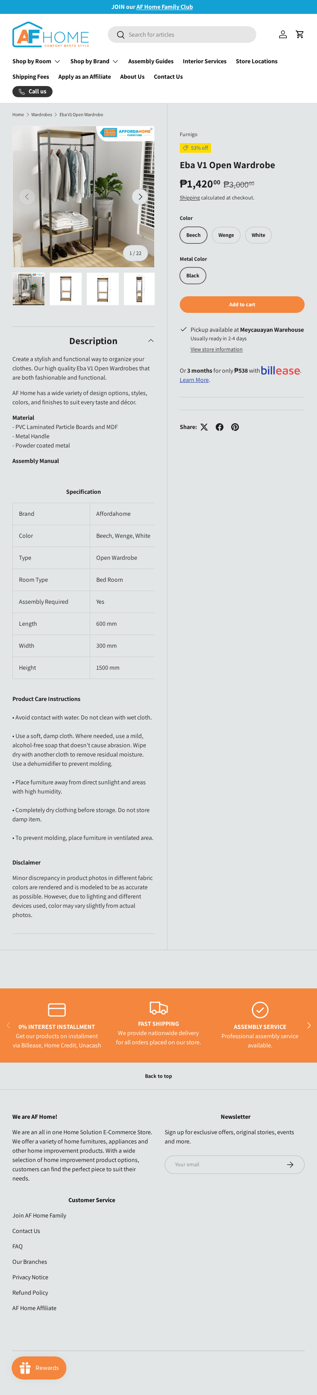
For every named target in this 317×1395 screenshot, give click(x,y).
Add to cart (242, 304)
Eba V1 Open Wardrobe (81, 114)
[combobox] (182, 34)
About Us (132, 77)
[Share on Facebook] (219, 427)
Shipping (190, 197)
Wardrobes (41, 114)
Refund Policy (30, 1293)
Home (18, 114)
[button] (299, 34)
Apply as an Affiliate (84, 77)
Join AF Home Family (39, 1215)
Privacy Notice (30, 1277)
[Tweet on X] (204, 427)
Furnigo (189, 134)
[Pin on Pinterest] (235, 427)
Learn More (194, 380)
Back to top (158, 1075)
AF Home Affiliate (34, 1308)
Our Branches (29, 1262)
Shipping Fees (30, 77)
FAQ (17, 1246)
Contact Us (168, 77)
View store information (217, 349)
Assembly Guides (151, 61)
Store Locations (257, 61)
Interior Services (205, 61)
